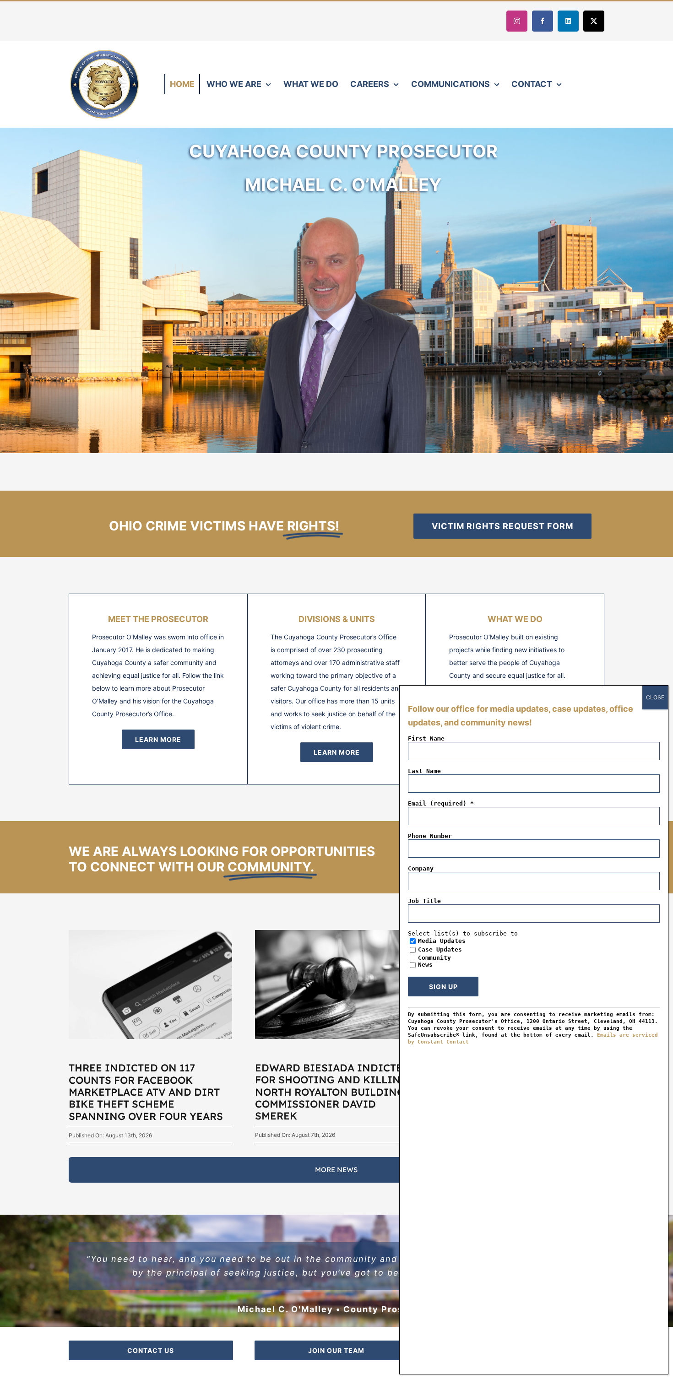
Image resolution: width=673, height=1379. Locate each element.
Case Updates (440, 949)
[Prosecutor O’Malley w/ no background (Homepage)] (343, 200)
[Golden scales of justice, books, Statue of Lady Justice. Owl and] (336, 933)
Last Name (424, 771)
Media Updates (442, 940)
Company (421, 868)
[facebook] (542, 21)
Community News (434, 961)
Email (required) (441, 803)
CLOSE (655, 697)
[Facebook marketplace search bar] (150, 933)
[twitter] (593, 21)
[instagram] (516, 21)
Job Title (424, 901)
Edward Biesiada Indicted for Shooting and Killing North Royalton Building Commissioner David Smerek (332, 1092)
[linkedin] (568, 21)
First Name (426, 738)
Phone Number (430, 836)
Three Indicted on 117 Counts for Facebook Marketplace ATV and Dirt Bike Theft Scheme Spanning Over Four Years (146, 1092)
